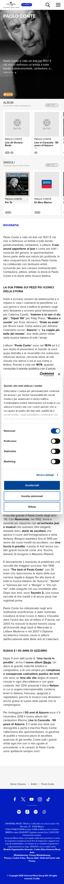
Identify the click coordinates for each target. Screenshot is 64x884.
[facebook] (14, 799)
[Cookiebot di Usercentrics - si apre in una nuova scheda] (40, 374)
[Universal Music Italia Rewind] (44, 811)
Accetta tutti (32, 485)
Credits (36, 878)
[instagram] (39, 799)
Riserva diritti (33, 858)
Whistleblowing (21, 855)
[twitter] (23, 799)
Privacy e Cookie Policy (14, 858)
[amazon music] (35, 811)
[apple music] (27, 811)
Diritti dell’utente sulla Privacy (44, 859)
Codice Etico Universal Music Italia (45, 851)
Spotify (9, 94)
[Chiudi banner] (59, 374)
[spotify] (19, 811)
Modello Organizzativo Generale (18, 849)
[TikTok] (48, 799)
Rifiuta (32, 506)
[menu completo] (58, 4)
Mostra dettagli (45, 474)
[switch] (55, 441)
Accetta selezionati (32, 496)
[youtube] (31, 799)
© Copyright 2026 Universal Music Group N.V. (28, 875)
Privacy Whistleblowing (39, 855)
